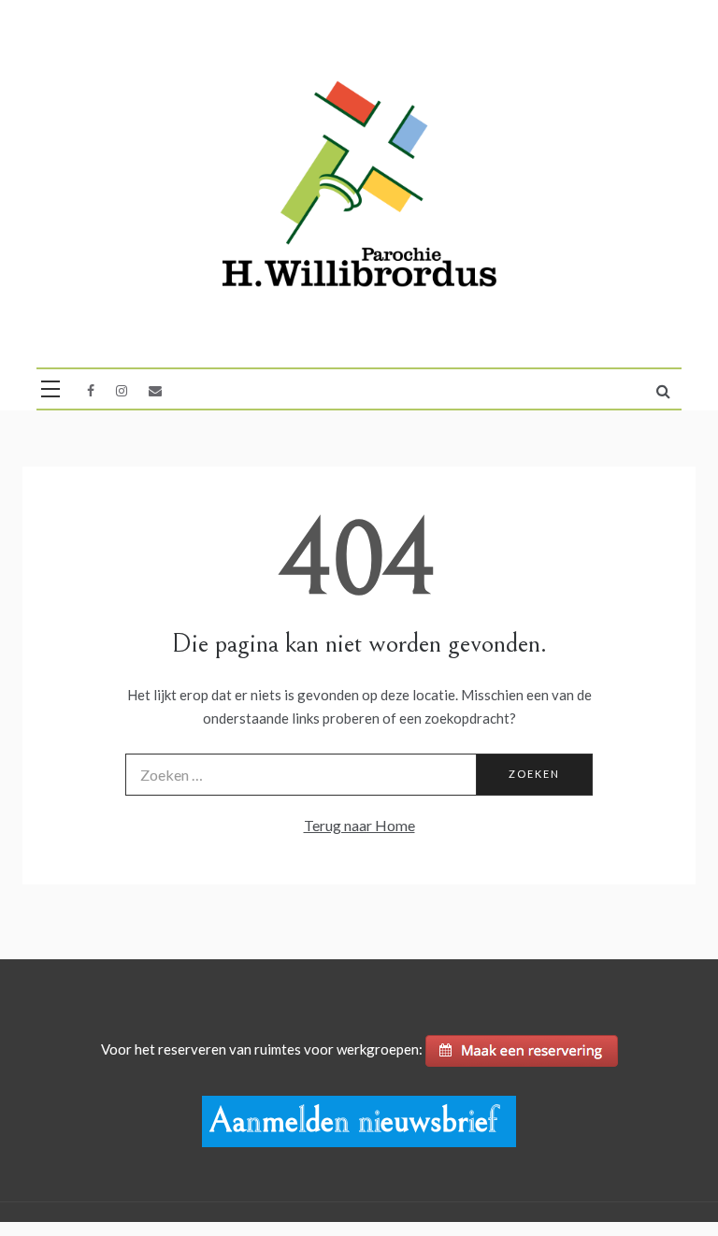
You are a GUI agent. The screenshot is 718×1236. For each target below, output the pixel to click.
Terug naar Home (359, 825)
